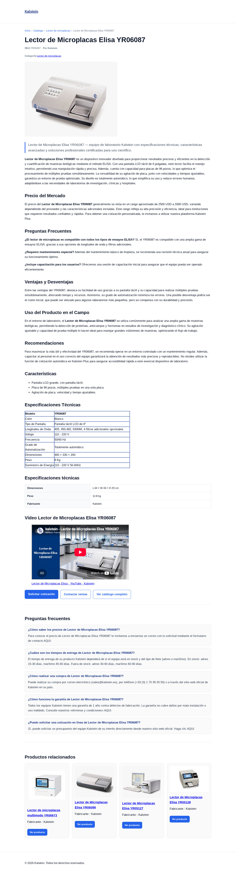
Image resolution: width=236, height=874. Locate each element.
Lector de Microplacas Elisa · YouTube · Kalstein (63, 583)
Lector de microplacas (49, 55)
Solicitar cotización (41, 594)
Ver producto (37, 832)
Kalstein (31, 11)
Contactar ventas (75, 594)
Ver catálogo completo (112, 594)
